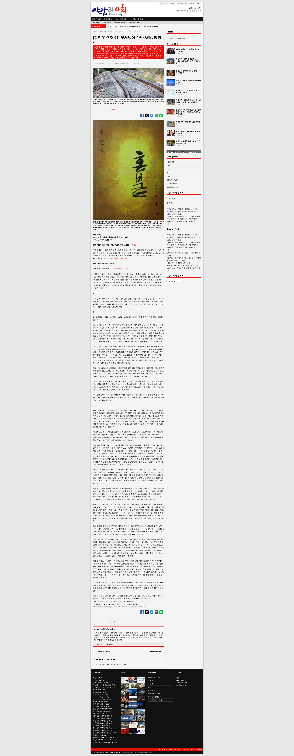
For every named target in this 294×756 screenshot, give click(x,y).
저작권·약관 (163, 4)
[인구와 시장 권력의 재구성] (141, 694)
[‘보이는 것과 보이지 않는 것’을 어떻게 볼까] (141, 707)
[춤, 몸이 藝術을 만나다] (133, 733)
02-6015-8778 (101, 692)
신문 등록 (96, 704)
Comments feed (181, 682)
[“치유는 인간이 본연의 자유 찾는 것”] (125, 694)
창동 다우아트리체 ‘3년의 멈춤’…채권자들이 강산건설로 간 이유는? (188, 101)
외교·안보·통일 (172, 183)
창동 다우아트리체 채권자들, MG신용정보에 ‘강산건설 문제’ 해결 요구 (188, 61)
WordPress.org (181, 685)
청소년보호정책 (182, 4)
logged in (107, 664)
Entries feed (180, 680)
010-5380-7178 (103, 694)
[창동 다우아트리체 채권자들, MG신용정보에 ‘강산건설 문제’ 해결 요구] (171, 63)
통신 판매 (96, 733)
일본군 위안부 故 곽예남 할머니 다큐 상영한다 (188, 72)
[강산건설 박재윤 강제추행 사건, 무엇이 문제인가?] (171, 145)
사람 (168, 169)
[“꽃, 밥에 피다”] (141, 701)
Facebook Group (108, 740)
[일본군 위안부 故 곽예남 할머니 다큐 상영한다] (171, 74)
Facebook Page (108, 737)
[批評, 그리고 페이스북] (125, 720)
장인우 (117, 63)
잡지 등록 (96, 706)
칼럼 (168, 176)
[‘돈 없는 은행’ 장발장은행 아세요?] (125, 681)
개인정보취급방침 (194, 4)
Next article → (156, 651)
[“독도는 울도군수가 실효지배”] (125, 713)
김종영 (105, 682)
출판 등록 (96, 709)
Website (109, 644)
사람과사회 (125, 63)
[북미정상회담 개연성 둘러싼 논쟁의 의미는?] (171, 53)
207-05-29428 (103, 702)
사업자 (95, 702)
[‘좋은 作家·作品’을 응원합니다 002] (141, 681)
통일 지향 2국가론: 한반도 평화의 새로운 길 (188, 132)
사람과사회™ (101, 680)
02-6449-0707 (101, 690)
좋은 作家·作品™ (172, 180)
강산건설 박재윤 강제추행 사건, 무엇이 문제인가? (188, 142)
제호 (94, 680)
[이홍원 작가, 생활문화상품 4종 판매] (171, 125)
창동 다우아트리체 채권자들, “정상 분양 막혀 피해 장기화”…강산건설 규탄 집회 (188, 112)
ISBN (94, 713)
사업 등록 (96, 721)
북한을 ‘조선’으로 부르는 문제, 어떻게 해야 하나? (188, 91)
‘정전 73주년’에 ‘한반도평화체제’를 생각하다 (188, 81)
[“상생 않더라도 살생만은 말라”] (133, 688)
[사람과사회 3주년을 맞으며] (141, 733)
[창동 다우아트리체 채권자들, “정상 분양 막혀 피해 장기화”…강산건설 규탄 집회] (171, 113)
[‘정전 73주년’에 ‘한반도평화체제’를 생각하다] (171, 84)
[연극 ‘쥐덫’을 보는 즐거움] (125, 701)
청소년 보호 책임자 (99, 699)
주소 (94, 685)
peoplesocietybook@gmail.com (104, 697)
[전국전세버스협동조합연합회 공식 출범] (125, 733)
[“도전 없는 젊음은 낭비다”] (133, 681)
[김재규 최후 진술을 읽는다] (141, 726)
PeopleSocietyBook (109, 742)
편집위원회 (172, 4)
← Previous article (102, 651)
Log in (178, 678)
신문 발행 (96, 725)
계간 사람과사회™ (173, 187)
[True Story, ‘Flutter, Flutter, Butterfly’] (133, 694)
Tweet (113, 109)
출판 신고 (96, 711)
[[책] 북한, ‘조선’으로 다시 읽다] (133, 726)
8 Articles (111, 629)
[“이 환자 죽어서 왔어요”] (125, 707)
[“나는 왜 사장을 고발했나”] (133, 713)
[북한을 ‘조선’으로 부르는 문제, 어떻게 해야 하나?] (171, 94)
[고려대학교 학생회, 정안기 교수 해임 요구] (133, 701)
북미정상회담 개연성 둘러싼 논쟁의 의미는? (188, 50)
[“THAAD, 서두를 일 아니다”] (125, 688)
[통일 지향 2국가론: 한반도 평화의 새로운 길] (171, 135)
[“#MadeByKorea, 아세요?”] (133, 707)
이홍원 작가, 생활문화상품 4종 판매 (188, 123)
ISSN (94, 718)
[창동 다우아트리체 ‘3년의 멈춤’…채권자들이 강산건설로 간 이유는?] (171, 104)
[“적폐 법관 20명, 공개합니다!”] (133, 720)
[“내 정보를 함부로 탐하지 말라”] (125, 726)
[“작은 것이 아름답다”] (141, 688)
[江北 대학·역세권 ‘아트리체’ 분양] (141, 713)
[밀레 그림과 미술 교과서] (141, 720)
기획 (168, 165)
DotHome (102, 735)
